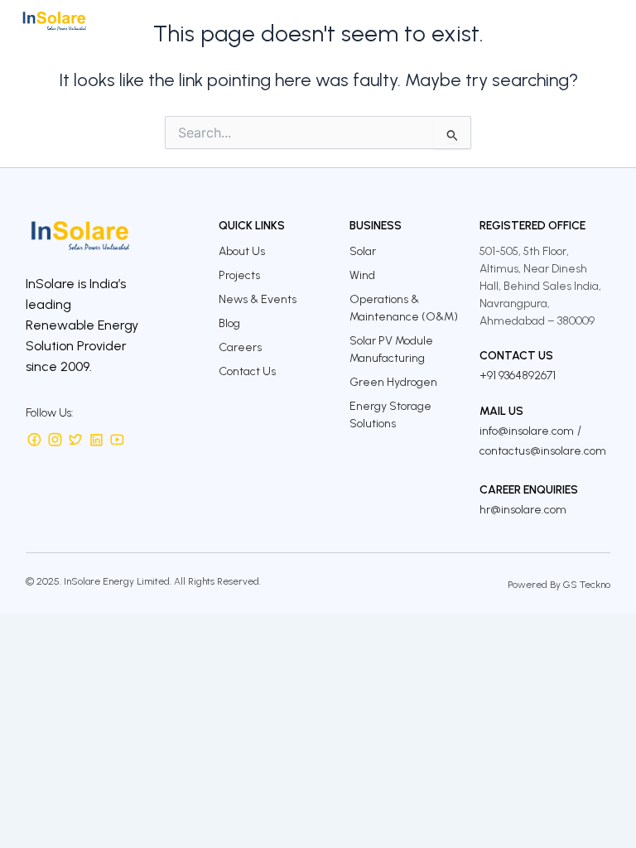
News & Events (257, 299)
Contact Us (247, 371)
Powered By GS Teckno (559, 584)
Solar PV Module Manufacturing (391, 349)
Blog (229, 323)
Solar (362, 251)
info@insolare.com (526, 431)
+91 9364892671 (517, 376)
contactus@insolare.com (542, 451)
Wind (362, 275)
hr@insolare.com (522, 510)
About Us (242, 251)
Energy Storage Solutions (390, 415)
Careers (240, 347)
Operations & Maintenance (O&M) (403, 308)
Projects (239, 275)
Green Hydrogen (393, 382)
